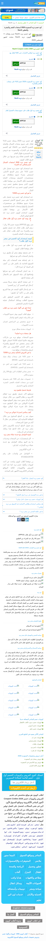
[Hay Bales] (33, 686)
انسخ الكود (16, 64)
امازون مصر (11, 825)
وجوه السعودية (18, 832)
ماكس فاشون (12, 828)
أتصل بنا (10, 914)
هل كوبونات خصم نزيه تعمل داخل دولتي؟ (29, 499)
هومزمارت (7, 836)
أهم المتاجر (32, 23)
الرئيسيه (41, 23)
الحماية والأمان (34, 894)
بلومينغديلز (11, 839)
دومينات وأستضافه (16, 889)
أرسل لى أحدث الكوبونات (23, 788)
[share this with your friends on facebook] (19, 519)
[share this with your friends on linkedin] (27, 519)
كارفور (40, 839)
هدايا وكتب (16, 877)
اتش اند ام (16, 836)
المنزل (28, 872)
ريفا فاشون (26, 839)
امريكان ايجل (18, 843)
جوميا (34, 839)
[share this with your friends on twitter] (23, 519)
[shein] (22, 10)
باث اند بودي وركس (31, 843)
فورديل (18, 839)
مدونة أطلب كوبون (13, 921)
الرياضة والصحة (16, 866)
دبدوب (27, 832)
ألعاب (17, 872)
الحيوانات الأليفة (33, 883)
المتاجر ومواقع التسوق (30, 855)
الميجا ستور (9, 855)
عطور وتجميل (22, 23)
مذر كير (30, 825)
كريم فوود (32, 847)
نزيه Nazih (18, 69)
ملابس (38, 861)
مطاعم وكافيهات (33, 877)
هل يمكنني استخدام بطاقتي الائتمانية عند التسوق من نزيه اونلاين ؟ (24, 505)
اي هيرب (33, 828)
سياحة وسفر (35, 889)
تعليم (39, 900)
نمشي (36, 825)
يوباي (27, 828)
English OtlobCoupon (23, 908)
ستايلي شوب (15, 847)
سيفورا (21, 828)
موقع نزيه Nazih (38, 154)
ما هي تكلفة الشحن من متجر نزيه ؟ (31, 512)
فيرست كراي (21, 825)
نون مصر (31, 836)
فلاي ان (24, 836)
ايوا (5, 832)
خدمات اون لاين (15, 894)
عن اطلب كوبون (34, 921)
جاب (9, 832)
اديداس (24, 847)
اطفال (38, 872)
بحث (7, 17)
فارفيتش (39, 836)
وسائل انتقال (16, 883)
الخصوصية (23, 927)
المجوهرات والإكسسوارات (18, 861)
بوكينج (40, 828)
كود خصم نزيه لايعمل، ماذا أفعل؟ (32, 478)
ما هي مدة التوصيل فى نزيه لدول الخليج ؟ (29, 495)
